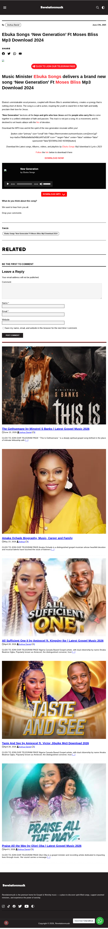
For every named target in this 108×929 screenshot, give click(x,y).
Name (5, 303)
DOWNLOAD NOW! (54, 158)
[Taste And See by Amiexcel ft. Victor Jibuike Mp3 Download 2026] (54, 738)
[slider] (47, 183)
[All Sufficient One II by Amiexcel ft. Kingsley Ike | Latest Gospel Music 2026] (54, 635)
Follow (39, 152)
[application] (28, 184)
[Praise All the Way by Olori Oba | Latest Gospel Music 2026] (54, 840)
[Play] (7, 184)
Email (5, 311)
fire (37, 122)
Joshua (21, 541)
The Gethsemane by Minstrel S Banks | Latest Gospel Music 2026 (45, 428)
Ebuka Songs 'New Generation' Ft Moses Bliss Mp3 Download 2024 (31, 233)
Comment (6, 282)
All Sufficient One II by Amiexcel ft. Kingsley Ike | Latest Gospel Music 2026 (53, 640)
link (47, 152)
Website (5, 319)
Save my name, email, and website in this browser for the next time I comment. (41, 328)
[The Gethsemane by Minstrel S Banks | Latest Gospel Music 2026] (54, 423)
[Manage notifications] (6, 923)
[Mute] (41, 184)
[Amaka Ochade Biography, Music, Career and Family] (54, 532)
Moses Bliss (68, 82)
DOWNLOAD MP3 (51, 194)
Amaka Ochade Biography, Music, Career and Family (37, 538)
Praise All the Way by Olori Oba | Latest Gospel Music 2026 (41, 845)
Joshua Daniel (13, 25)
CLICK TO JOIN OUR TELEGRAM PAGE (55, 66)
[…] (26, 440)
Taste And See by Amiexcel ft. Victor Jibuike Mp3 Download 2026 (45, 743)
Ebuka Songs (47, 76)
